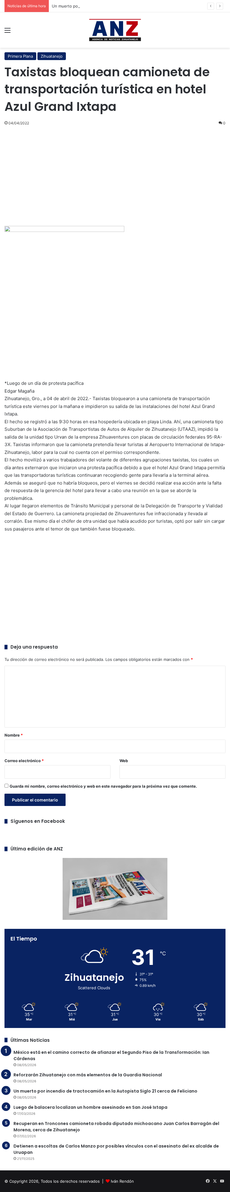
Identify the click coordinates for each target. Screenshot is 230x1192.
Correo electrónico (24, 760)
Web (123, 760)
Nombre (13, 735)
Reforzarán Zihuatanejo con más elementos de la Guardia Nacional (87, 1075)
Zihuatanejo (52, 56)
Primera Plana (20, 56)
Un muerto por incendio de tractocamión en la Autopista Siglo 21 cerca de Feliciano (105, 1091)
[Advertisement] (115, 175)
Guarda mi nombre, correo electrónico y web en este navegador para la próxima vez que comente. (103, 786)
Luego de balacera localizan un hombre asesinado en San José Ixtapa (90, 1107)
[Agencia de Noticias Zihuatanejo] (115, 30)
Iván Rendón (122, 1181)
